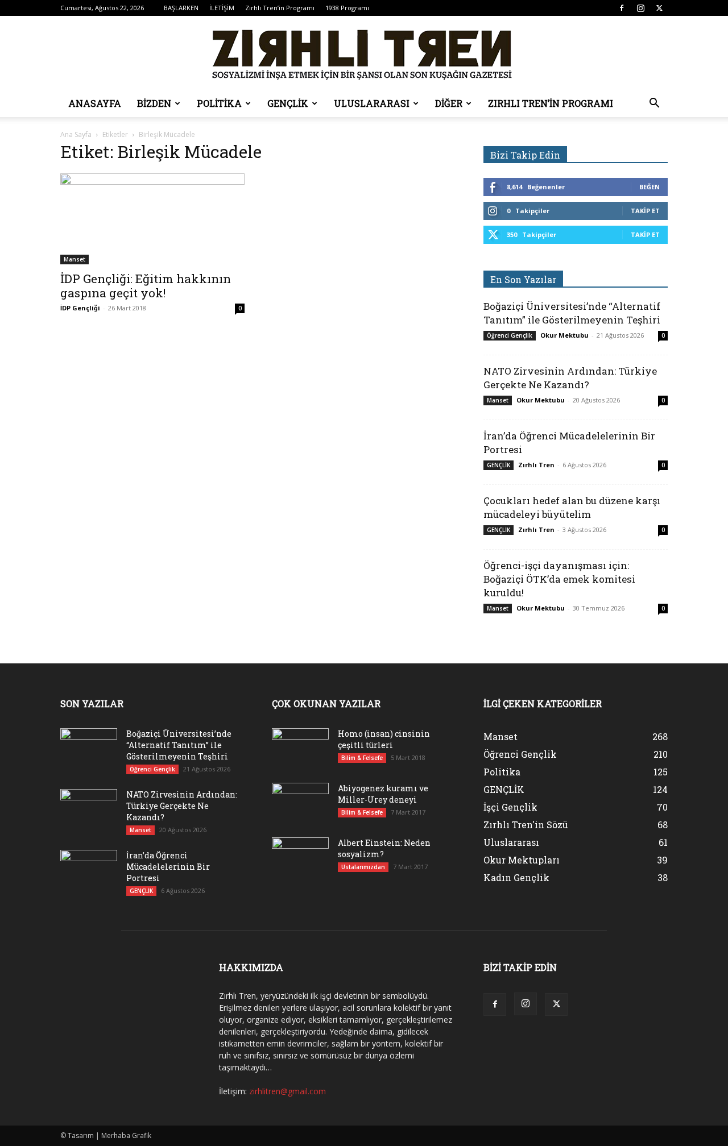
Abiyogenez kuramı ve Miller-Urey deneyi (383, 794)
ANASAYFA (94, 103)
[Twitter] (659, 8)
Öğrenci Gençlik (509, 335)
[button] (654, 104)
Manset (74, 259)
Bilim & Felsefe (362, 758)
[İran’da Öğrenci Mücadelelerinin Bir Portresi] (88, 870)
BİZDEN (154, 103)
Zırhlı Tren (536, 464)
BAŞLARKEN (181, 7)
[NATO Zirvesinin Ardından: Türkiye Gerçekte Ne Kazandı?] (88, 809)
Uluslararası (372, 103)
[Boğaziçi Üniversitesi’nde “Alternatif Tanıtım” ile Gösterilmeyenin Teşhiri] (88, 748)
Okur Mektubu (564, 335)
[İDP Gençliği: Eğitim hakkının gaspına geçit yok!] (152, 218)
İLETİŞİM (221, 7)
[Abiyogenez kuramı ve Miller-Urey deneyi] (300, 803)
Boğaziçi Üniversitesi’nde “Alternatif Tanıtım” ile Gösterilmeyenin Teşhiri (571, 313)
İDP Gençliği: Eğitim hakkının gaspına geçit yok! (145, 286)
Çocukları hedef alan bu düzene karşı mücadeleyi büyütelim (571, 507)
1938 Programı (347, 7)
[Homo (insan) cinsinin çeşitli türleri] (300, 748)
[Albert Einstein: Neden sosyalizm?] (300, 857)
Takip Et (645, 210)
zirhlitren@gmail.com (287, 1091)
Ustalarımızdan (363, 867)
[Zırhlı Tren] (364, 53)
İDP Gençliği (80, 308)
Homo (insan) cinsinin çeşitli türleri (384, 739)
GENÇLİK (287, 103)
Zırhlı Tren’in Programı (280, 7)
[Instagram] (640, 8)
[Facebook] (621, 8)
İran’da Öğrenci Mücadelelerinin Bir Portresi (168, 866)
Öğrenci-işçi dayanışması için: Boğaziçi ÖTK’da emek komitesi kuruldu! (559, 579)
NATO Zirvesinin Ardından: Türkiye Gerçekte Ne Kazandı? (570, 377)
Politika (219, 103)
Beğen (649, 186)
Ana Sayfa (76, 134)
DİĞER (448, 103)
